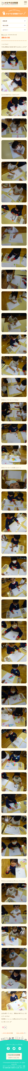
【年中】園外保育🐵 (7, 1033)
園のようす (4, 34)
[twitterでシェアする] (14, 1049)
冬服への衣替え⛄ (21, 1033)
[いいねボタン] (3, 1027)
